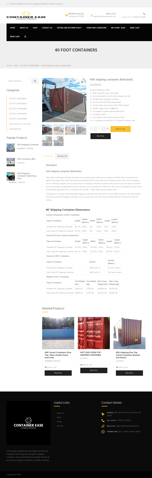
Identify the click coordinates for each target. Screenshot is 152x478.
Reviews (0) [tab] (62, 156)
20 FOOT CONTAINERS (18, 108)
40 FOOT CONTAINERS (18, 118)
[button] (82, 82)
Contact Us (47, 27)
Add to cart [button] (52, 367)
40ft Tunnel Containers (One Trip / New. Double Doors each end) (58, 355)
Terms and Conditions (96, 27)
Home (12, 27)
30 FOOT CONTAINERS (18, 113)
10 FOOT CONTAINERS (18, 98)
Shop (35, 27)
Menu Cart (135, 27)
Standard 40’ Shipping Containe (59, 226)
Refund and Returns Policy (69, 27)
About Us (24, 27)
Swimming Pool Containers (20, 124)
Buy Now (100, 136)
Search (36, 81)
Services (60, 426)
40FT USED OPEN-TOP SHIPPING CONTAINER (90, 354)
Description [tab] (48, 156)
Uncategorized (15, 129)
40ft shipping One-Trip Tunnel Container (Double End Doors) (128, 355)
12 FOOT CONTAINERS (18, 103)
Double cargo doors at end (105, 108)
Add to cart (120, 129)
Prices (59, 421)
